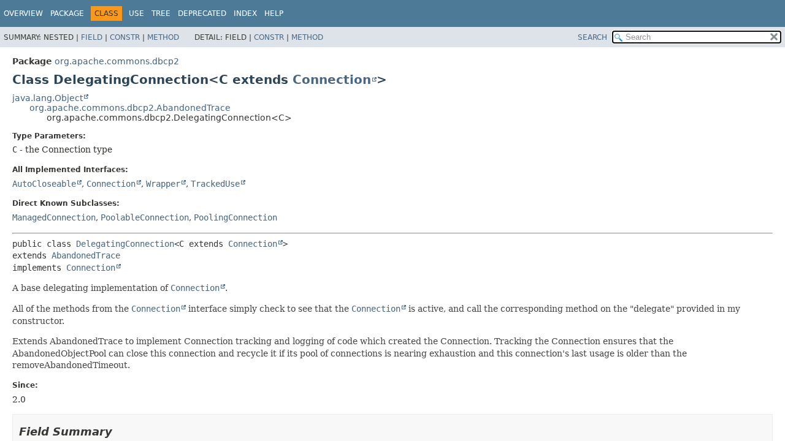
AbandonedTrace (86, 255)
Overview (23, 13)
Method (163, 37)
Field (91, 37)
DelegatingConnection (125, 244)
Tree (160, 13)
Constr (125, 37)
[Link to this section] (121, 431)
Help (273, 13)
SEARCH (592, 37)
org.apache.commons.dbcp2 (117, 61)
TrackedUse (215, 184)
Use (136, 13)
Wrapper (163, 184)
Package (67, 13)
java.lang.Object (47, 98)
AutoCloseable (44, 184)
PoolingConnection (235, 217)
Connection (332, 79)
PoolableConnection (145, 217)
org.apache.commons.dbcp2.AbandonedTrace (130, 108)
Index (245, 13)
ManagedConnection (54, 217)
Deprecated (202, 13)
